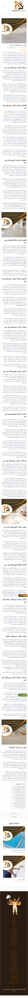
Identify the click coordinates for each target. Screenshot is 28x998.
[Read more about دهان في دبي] (14, 866)
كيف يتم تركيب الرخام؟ (21, 807)
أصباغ (14, 922)
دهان (14, 926)
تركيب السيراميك (14, 978)
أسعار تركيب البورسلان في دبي (19, 795)
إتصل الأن (22, 595)
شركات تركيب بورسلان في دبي (19, 798)
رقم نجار (14, 945)
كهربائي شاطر (14, 937)
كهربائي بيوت (14, 932)
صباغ (14, 928)
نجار (14, 947)
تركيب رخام (14, 972)
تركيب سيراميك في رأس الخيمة (13, 101)
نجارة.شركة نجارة (14, 951)
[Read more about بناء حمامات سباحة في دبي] (14, 837)
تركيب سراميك (14, 980)
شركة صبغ (14, 920)
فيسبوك (3, 780)
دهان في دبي (21, 879)
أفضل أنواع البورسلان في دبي (20, 801)
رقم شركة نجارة (14, 943)
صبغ (14, 916)
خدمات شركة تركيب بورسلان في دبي (18, 805)
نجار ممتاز (14, 957)
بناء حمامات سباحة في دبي (18, 850)
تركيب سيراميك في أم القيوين (11, 323)
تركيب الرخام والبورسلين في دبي (19, 796)
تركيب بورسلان (23, 52)
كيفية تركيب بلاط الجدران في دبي (19, 790)
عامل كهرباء (14, 965)
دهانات (14, 924)
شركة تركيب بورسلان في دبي (19, 786)
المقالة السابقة (14, 813)
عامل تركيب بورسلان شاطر (20, 804)
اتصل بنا (10, 982)
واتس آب (22, 695)
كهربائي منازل (14, 930)
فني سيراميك (14, 976)
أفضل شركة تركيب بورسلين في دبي (18, 787)
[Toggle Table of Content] (23, 784)
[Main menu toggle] (3, 6)
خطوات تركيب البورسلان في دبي (19, 789)
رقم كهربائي (14, 934)
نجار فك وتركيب (14, 961)
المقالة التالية (14, 816)
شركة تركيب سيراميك (14, 970)
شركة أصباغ (14, 918)
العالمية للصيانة (8, 112)
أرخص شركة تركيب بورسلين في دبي (18, 792)
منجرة (14, 949)
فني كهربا (14, 941)
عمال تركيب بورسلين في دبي (19, 793)
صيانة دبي (23, 852)
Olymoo (14, 991)
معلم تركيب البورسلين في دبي (19, 799)
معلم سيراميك (14, 967)
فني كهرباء (14, 939)
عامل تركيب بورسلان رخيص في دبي (18, 802)
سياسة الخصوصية (16, 982)
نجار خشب (14, 963)
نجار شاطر (14, 955)
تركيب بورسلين (14, 974)
